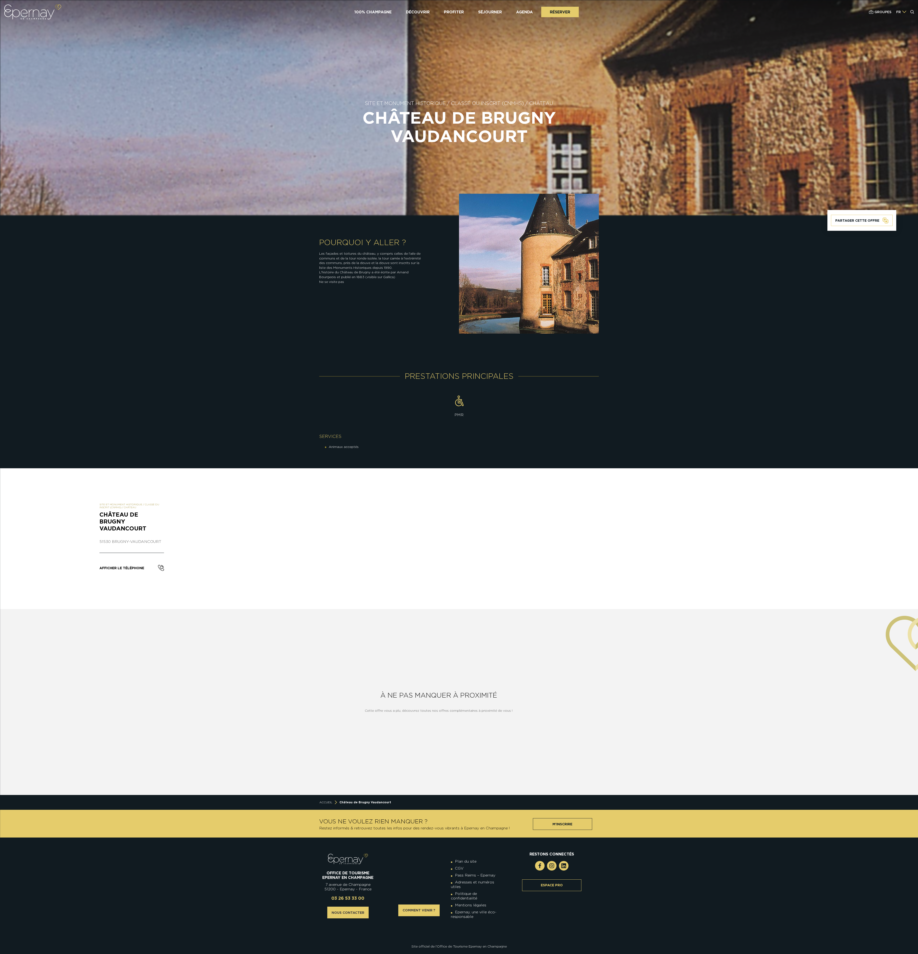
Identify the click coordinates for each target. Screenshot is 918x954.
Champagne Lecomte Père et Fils (71, 764)
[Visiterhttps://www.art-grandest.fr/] (458, 933)
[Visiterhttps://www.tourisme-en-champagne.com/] (460, 933)
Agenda (524, 12)
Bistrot (180, 764)
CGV (459, 868)
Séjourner (490, 12)
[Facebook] (540, 866)
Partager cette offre (857, 220)
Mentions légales (470, 905)
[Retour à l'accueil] (348, 859)
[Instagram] (552, 866)
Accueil (325, 802)
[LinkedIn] (563, 866)
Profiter (454, 12)
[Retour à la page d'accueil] (33, 12)
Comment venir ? (419, 910)
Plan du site (465, 861)
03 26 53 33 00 (347, 898)
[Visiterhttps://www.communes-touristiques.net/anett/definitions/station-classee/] (460, 929)
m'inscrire (562, 824)
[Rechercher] (912, 12)
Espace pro (552, 885)
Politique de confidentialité (464, 895)
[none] (901, 12)
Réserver (560, 12)
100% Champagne (373, 12)
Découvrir (418, 12)
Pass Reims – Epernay (475, 875)
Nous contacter (348, 913)
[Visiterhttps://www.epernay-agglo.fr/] (462, 933)
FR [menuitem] (898, 12)
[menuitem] (898, 12)
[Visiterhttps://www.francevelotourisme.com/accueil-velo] (462, 929)
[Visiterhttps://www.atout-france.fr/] (455, 933)
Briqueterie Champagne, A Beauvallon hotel (180, 686)
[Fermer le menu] (912, 31)
